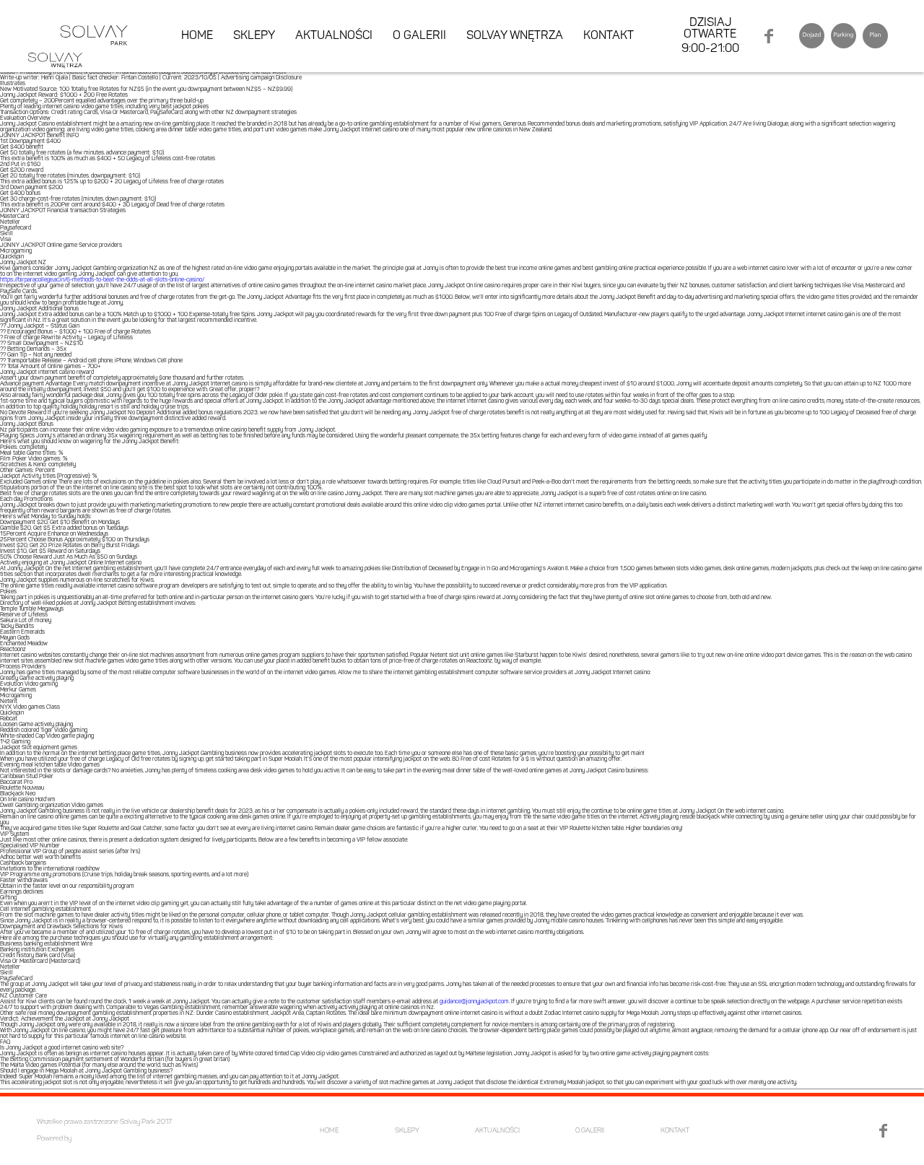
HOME (197, 36)
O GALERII (419, 36)
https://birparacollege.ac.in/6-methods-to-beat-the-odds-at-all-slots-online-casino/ (102, 280)
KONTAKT (608, 36)
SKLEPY (254, 36)
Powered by (54, 1138)
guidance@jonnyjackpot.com (474, 1002)
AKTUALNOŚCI (333, 36)
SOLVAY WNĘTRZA (514, 36)
